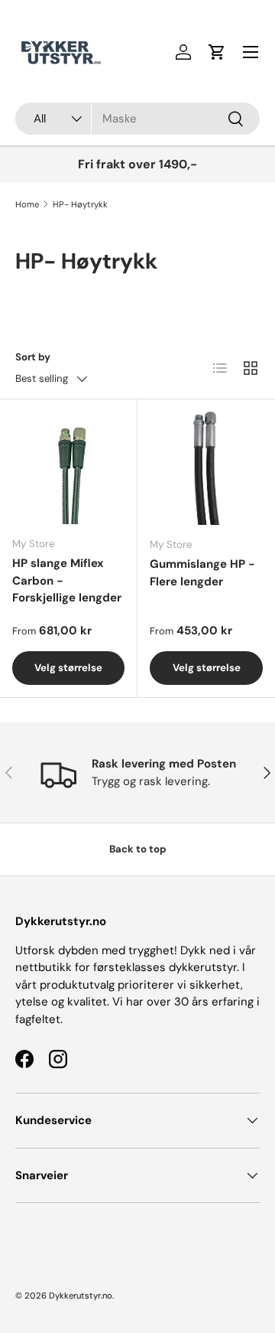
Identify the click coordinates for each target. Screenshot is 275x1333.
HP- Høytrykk (80, 204)
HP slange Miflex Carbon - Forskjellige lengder (66, 580)
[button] (217, 52)
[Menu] (250, 52)
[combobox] (137, 119)
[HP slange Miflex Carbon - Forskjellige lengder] (68, 468)
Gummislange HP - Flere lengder (202, 572)
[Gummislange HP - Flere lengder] (206, 468)
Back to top (138, 849)
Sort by (32, 356)
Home (27, 204)
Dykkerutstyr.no (80, 1295)
